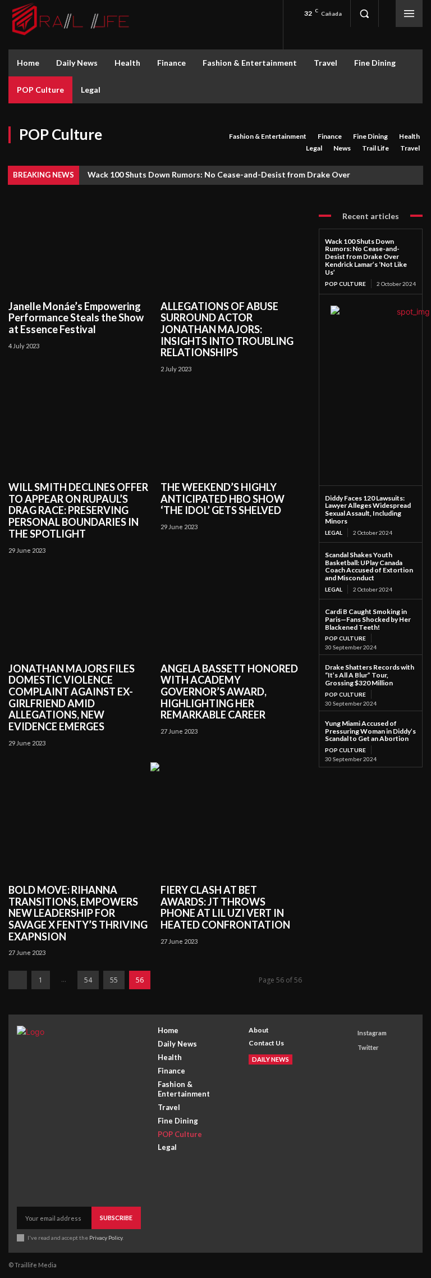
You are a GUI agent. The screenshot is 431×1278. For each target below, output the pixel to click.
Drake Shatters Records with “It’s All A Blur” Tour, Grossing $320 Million (369, 675)
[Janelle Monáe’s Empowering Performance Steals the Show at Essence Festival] (78, 249)
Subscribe (116, 1217)
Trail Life (375, 148)
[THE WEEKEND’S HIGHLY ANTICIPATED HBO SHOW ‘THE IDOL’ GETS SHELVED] (231, 430)
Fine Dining (370, 136)
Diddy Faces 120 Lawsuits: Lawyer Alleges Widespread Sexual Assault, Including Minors (368, 509)
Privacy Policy (105, 1237)
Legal (314, 148)
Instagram (372, 1032)
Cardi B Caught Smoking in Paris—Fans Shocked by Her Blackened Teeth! (368, 619)
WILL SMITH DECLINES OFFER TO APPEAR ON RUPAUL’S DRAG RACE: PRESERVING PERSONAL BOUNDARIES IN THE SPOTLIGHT (78, 510)
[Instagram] (347, 1033)
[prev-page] (17, 980)
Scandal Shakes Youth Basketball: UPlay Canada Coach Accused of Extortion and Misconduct (369, 566)
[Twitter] (347, 1048)
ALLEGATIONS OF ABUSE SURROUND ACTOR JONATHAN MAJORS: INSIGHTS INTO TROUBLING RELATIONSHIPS (227, 329)
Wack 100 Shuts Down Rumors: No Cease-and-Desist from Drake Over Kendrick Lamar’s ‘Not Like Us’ (366, 256)
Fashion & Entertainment (267, 136)
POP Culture (345, 283)
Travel (410, 148)
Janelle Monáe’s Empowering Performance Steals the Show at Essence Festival (76, 317)
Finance (330, 136)
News (342, 148)
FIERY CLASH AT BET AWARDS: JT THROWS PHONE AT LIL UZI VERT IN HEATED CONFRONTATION (225, 907)
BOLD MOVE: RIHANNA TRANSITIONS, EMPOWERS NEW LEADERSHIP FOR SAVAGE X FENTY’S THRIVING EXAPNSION (78, 913)
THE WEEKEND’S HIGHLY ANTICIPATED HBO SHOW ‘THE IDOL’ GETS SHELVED (223, 498)
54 (88, 980)
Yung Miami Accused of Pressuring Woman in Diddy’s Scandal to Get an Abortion (370, 731)
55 (114, 980)
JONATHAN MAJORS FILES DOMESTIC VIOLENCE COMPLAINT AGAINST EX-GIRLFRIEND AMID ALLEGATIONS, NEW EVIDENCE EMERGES (71, 697)
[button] (364, 13)
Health (409, 136)
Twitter (368, 1047)
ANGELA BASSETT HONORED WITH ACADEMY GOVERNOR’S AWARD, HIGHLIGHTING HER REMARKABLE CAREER (229, 691)
